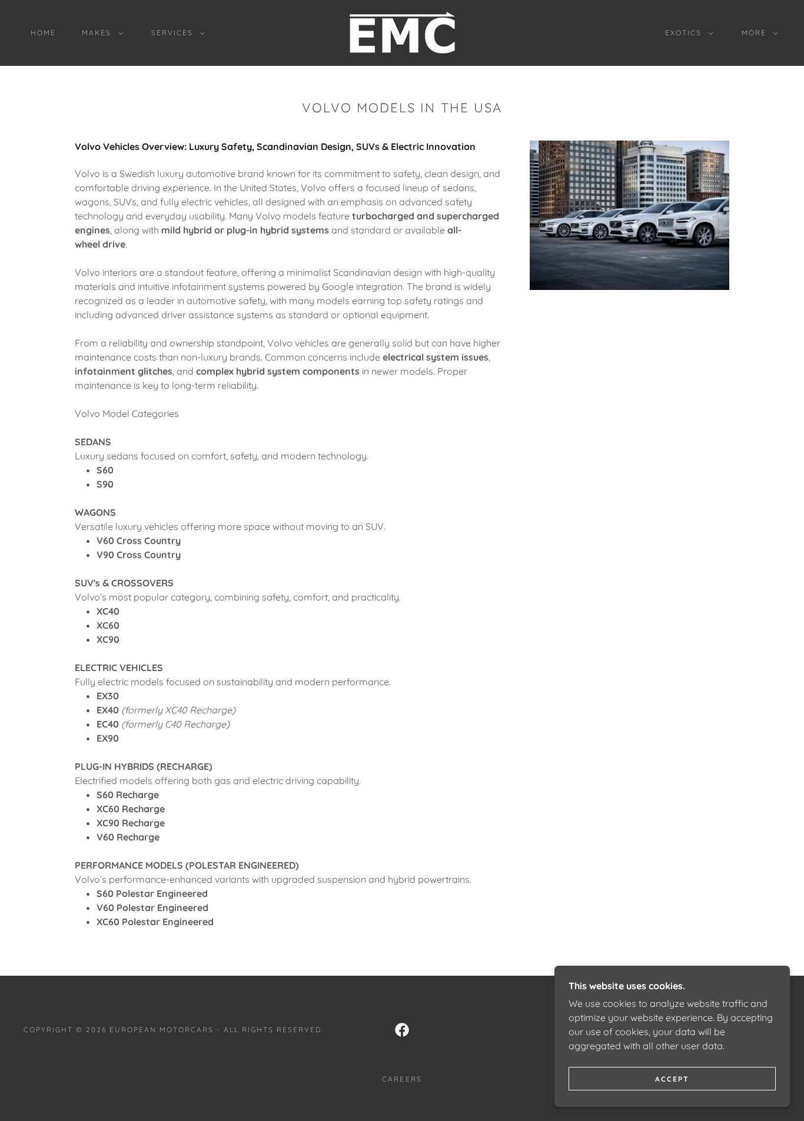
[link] (402, 32)
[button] (100, 33)
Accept (672, 1079)
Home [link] (43, 32)
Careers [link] (401, 1079)
